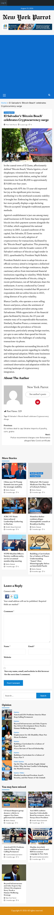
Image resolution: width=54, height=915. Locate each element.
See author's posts (37, 394)
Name (7, 646)
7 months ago (36, 529)
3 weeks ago (10, 823)
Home (4, 103)
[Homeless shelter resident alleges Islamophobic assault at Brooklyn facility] (40, 505)
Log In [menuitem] (3, 3)
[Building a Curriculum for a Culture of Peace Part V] (7, 755)
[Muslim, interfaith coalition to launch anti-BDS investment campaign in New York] (40, 836)
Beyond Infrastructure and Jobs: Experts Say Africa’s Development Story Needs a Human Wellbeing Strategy (30, 726)
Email (31, 646)
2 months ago (10, 857)
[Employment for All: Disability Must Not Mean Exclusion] (7, 735)
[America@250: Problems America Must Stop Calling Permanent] (7, 715)
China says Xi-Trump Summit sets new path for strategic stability (13, 484)
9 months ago (36, 571)
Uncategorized (9, 112)
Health (33, 473)
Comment (9, 612)
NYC (20, 508)
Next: (30, 437)
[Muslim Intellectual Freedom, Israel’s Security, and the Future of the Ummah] (7, 775)
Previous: (25, 428)
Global (16, 761)
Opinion (16, 712)
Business (33, 805)
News (40, 805)
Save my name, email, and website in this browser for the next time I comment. (26, 673)
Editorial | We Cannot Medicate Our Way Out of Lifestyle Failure (40, 484)
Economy (34, 841)
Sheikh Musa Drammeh (13, 527)
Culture (7, 508)
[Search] (49, 95)
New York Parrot (11, 125)
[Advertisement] (27, 63)
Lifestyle (39, 473)
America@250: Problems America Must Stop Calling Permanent (14, 849)
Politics (22, 773)
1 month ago (36, 823)
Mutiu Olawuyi (10, 490)
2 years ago (24, 125)
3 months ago (10, 492)
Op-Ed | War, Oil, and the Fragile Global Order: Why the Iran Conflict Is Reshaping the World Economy (31, 766)
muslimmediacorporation (14, 855)
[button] (7, 596)
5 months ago (36, 492)
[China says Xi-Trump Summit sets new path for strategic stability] (14, 471)
